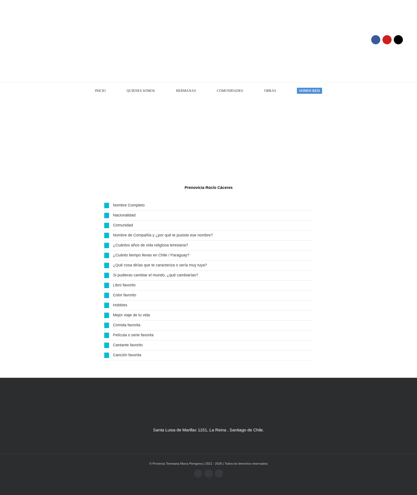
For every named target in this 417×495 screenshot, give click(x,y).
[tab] (208, 205)
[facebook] (375, 39)
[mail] (398, 39)
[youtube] (387, 39)
